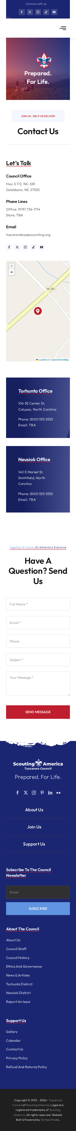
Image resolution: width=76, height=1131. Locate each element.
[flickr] (58, 793)
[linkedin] (50, 793)
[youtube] (54, 12)
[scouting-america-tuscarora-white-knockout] (38, 760)
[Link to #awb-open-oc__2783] (63, 28)
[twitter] (30, 12)
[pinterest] (42, 793)
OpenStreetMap (60, 359)
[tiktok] (46, 12)
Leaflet (42, 359)
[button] (38, 311)
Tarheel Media (50, 1120)
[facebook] (22, 12)
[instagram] (38, 12)
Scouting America (37, 1105)
